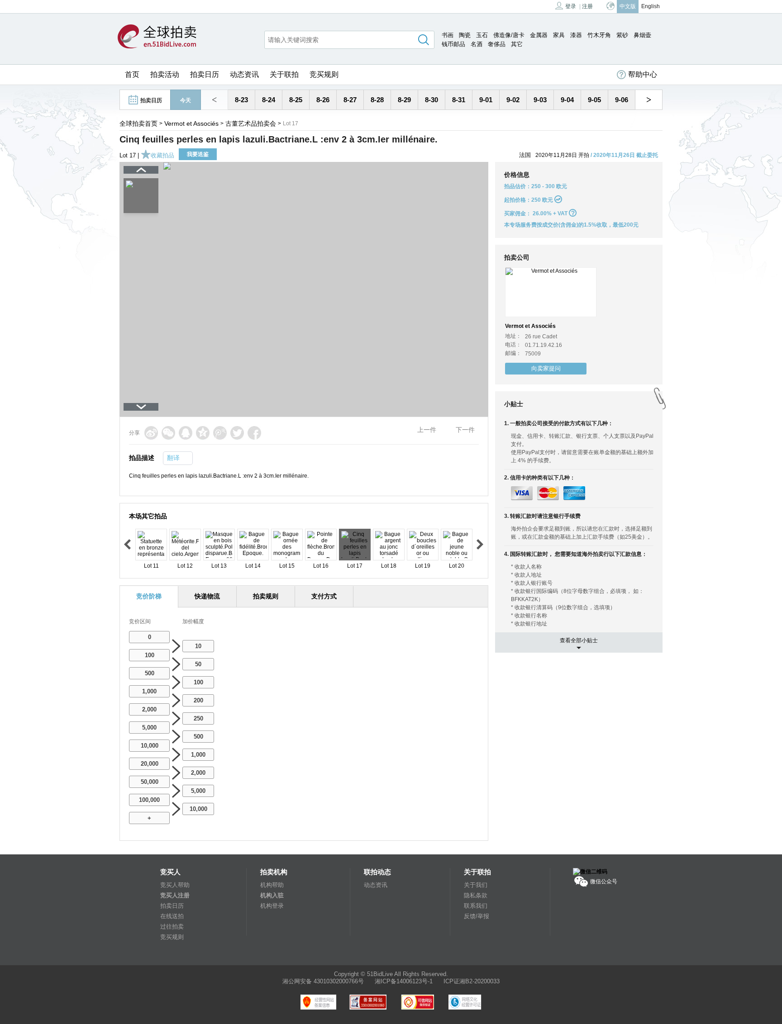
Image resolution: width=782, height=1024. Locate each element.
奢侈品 (496, 44)
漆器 (576, 35)
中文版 (628, 6)
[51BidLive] (157, 37)
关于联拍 (284, 74)
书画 (447, 35)
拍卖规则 (265, 596)
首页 (132, 74)
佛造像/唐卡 (509, 35)
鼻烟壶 (642, 35)
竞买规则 (324, 74)
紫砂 (622, 35)
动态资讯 (244, 74)
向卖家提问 (546, 368)
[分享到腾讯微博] (220, 433)
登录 (570, 6)
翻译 (173, 457)
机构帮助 (272, 885)
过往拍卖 (172, 926)
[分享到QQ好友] (185, 433)
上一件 (426, 429)
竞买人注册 (175, 895)
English (650, 6)
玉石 (482, 35)
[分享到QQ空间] (203, 433)
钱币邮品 (453, 44)
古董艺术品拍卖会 (250, 123)
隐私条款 (475, 895)
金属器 (539, 35)
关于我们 (475, 885)
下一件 (465, 429)
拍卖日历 (204, 74)
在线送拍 (172, 916)
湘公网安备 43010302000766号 (323, 981)
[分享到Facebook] (254, 433)
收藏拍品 (162, 155)
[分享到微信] (168, 433)
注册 (587, 6)
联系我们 (475, 905)
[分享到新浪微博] (151, 433)
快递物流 (207, 596)
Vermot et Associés (191, 123)
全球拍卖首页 (138, 123)
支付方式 (324, 596)
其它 (517, 44)
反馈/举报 (476, 916)
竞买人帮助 (175, 885)
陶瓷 (465, 35)
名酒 (476, 44)
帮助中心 (642, 74)
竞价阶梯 (149, 596)
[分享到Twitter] (237, 433)
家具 (559, 35)
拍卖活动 (164, 74)
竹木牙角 (599, 35)
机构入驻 (272, 895)
